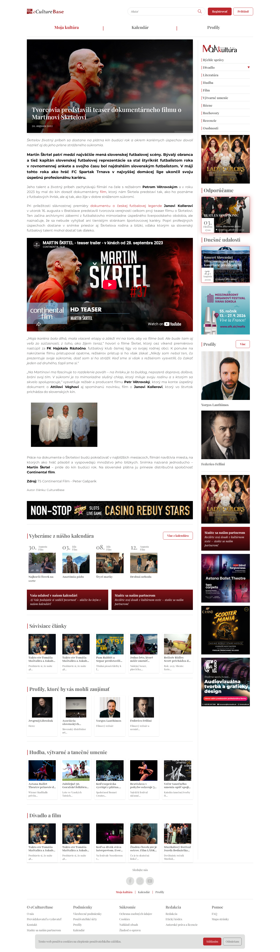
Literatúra (209, 75)
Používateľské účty (85, 919)
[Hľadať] (200, 11)
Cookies (124, 919)
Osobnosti (209, 128)
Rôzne (206, 105)
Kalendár (140, 27)
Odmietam (232, 941)
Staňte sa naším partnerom (44, 930)
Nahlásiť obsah (128, 925)
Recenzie (208, 120)
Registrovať (219, 11)
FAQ (214, 914)
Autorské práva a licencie (182, 925)
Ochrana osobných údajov (135, 914)
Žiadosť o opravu (130, 930)
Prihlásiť (243, 11)
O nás (30, 914)
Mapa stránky (220, 919)
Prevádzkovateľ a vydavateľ (44, 919)
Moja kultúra (66, 27)
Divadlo (208, 67)
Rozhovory (210, 113)
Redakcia (171, 914)
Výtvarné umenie (214, 98)
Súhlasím (212, 941)
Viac (243, 344)
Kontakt (32, 925)
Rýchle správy (212, 60)
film (102, 192)
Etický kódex (174, 919)
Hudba (207, 82)
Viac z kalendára (178, 536)
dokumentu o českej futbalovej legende (141, 206)
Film (205, 90)
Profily (213, 27)
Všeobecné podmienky (87, 914)
